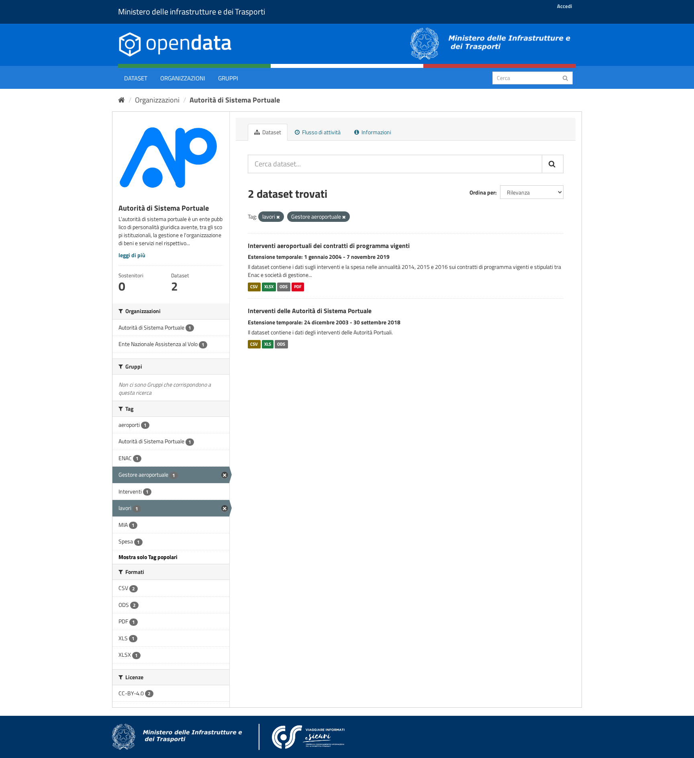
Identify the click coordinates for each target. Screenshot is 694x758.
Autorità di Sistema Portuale (235, 99)
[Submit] (565, 77)
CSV (254, 286)
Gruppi (228, 78)
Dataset (135, 78)
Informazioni (375, 132)
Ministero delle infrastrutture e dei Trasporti (191, 11)
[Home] (121, 99)
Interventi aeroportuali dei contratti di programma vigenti (329, 245)
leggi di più (131, 255)
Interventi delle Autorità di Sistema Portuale (309, 310)
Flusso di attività (321, 132)
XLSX (269, 286)
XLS (267, 344)
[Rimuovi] (278, 217)
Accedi (564, 6)
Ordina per (482, 192)
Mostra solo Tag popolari (148, 557)
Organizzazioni (182, 78)
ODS (284, 286)
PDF (298, 286)
